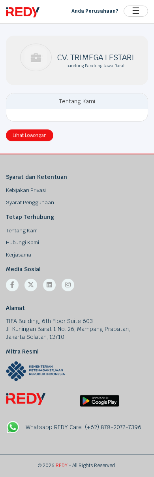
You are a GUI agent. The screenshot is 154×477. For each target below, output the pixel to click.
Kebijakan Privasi (26, 190)
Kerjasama (18, 254)
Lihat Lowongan (30, 135)
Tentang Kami (22, 230)
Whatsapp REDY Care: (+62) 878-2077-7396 (83, 427)
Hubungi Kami (22, 242)
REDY (62, 465)
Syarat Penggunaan (30, 202)
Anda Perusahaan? (94, 11)
